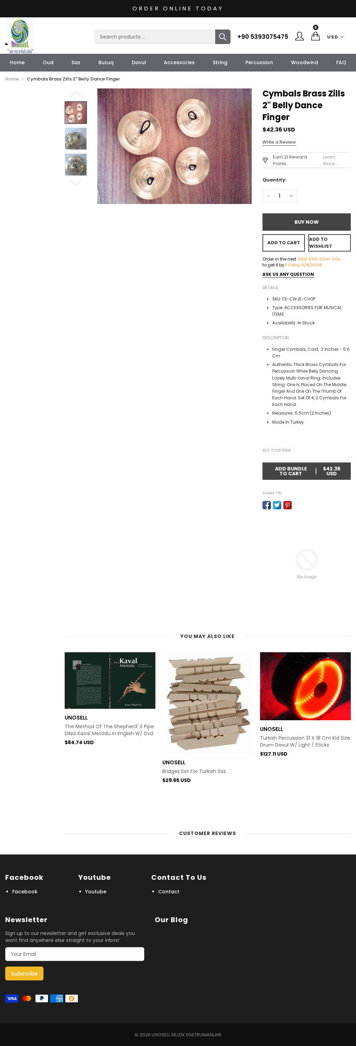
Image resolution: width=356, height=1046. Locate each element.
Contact (168, 891)
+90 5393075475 (262, 37)
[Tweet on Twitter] (277, 505)
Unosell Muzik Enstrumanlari (186, 1034)
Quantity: (274, 180)
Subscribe (24, 973)
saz (76, 62)
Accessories (179, 62)
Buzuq (106, 62)
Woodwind (304, 62)
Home (17, 62)
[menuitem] (17, 62)
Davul (139, 62)
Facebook (25, 891)
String (220, 62)
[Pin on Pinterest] (287, 505)
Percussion (259, 62)
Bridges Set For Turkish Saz (194, 771)
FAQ (341, 62)
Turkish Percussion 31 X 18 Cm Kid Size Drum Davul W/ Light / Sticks (305, 741)
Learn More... (330, 160)
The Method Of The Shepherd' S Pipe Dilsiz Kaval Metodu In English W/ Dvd (109, 730)
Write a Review (279, 142)
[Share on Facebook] (266, 505)
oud (48, 62)
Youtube (95, 891)
